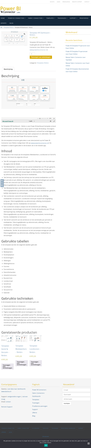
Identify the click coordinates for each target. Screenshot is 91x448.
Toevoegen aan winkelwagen (41, 57)
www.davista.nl (6, 391)
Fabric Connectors (38, 393)
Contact (86, 1)
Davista (52, 1)
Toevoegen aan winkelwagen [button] (7, 366)
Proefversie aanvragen (39, 406)
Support (35, 409)
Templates (35, 400)
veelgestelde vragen (14, 397)
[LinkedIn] (1, 185)
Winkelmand (66, 1)
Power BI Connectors (39, 390)
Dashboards (36, 396)
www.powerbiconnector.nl (38, 50)
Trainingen (35, 403)
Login (58, 1)
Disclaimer (45, 436)
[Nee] (89, 443)
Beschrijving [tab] (8, 69)
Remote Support (77, 1)
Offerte (34, 413)
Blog (33, 416)
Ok (46, 445)
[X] (1, 182)
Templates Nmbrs (8, 27)
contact (8, 402)
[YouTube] (1, 180)
